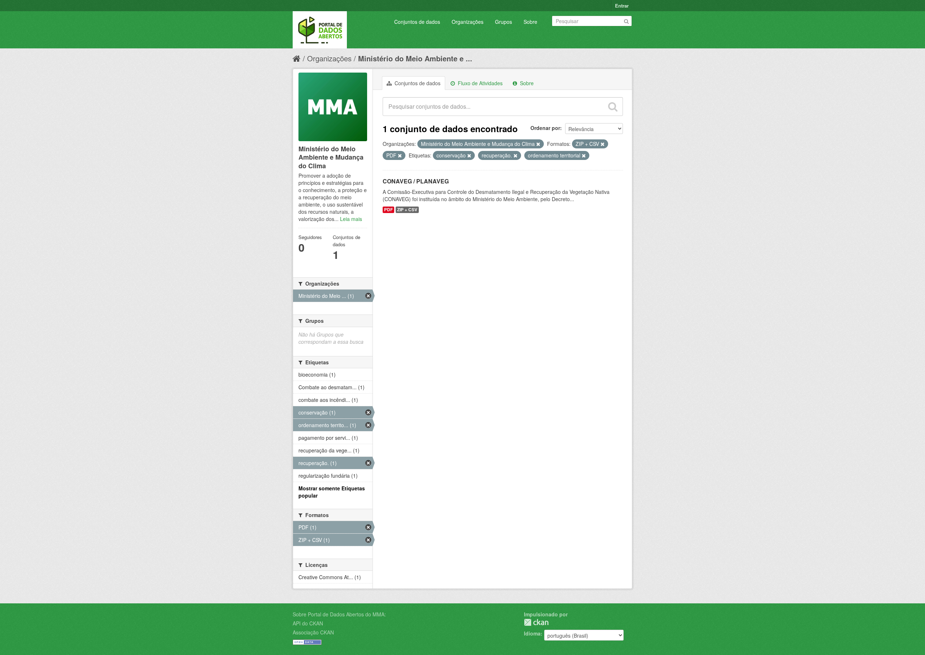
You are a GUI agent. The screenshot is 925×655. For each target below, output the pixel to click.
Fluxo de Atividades (479, 83)
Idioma (532, 633)
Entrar (622, 5)
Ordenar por (545, 127)
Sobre (530, 21)
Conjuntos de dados (417, 21)
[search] (613, 106)
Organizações (467, 21)
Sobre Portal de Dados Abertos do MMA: (339, 614)
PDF (388, 210)
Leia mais (351, 218)
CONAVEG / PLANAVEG (416, 181)
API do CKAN (308, 623)
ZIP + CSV (407, 210)
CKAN (536, 622)
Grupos (503, 21)
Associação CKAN (313, 632)
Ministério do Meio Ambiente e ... (415, 58)
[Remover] (538, 144)
